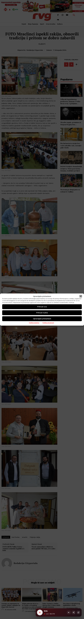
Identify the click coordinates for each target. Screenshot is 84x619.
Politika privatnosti (48, 322)
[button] (81, 296)
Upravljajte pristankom (42, 319)
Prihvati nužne (42, 313)
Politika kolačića (34, 322)
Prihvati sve (42, 307)
